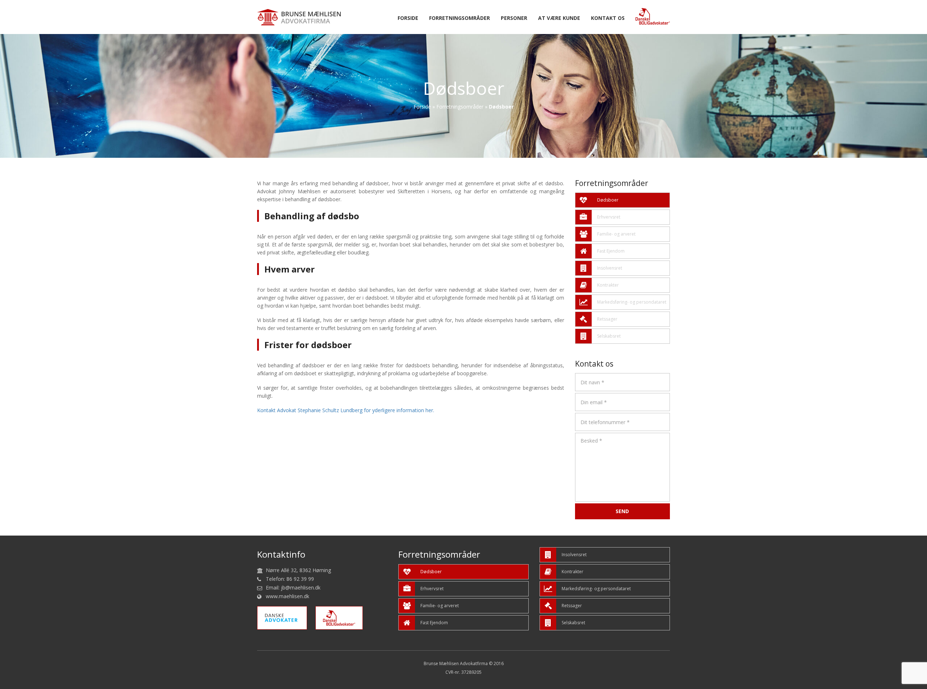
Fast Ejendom (611, 251)
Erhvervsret (608, 217)
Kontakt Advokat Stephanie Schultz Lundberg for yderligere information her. (345, 410)
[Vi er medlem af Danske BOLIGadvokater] (342, 617)
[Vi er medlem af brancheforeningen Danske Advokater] (285, 617)
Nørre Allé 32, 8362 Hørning (298, 570)
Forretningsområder (459, 18)
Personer (514, 18)
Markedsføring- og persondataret (631, 302)
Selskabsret (609, 336)
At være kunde (559, 18)
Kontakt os (608, 18)
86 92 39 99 (300, 578)
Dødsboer (607, 200)
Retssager (607, 319)
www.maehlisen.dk (287, 596)
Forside (408, 18)
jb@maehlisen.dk (300, 587)
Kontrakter (608, 285)
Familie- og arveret (616, 234)
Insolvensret (609, 268)
